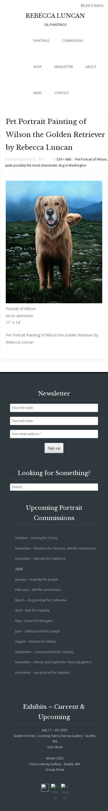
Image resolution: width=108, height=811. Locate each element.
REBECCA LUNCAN (55, 15)
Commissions (72, 40)
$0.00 (92, 5)
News (37, 93)
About (90, 67)
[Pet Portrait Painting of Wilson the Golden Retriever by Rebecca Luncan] (54, 301)
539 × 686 (64, 159)
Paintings (41, 40)
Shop (37, 67)
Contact (61, 93)
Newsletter (63, 67)
